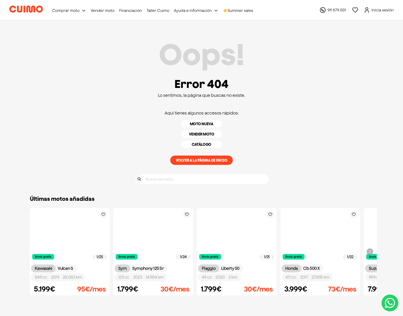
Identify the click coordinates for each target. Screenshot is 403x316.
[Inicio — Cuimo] (26, 10)
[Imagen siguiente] (105, 257)
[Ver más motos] (370, 251)
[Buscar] (139, 179)
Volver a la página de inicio (201, 160)
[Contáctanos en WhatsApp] (390, 303)
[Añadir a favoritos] (103, 214)
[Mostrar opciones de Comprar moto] (83, 10)
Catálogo (201, 144)
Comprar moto (66, 10)
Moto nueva (201, 124)
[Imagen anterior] (94, 257)
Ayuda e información (193, 10)
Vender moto (201, 134)
